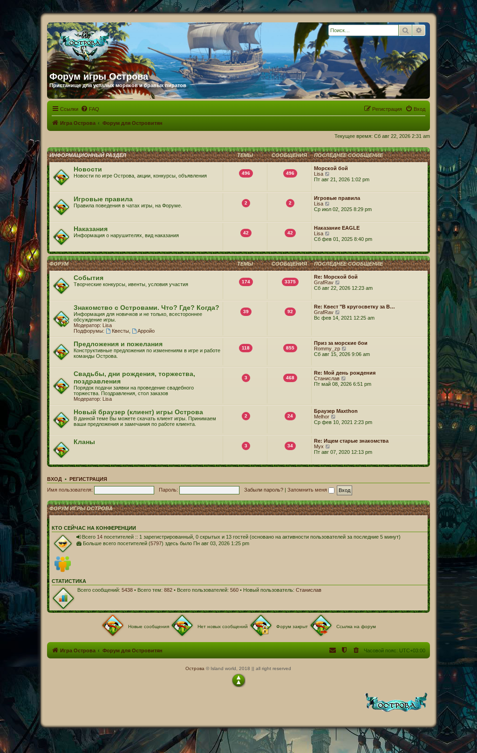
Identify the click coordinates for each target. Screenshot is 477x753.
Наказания (91, 229)
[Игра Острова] (138, 43)
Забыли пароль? (263, 490)
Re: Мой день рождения (344, 373)
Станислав (327, 378)
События (88, 277)
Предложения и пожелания (118, 344)
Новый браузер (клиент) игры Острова (138, 412)
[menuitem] (90, 109)
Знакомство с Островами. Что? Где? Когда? (146, 307)
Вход (54, 479)
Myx (319, 446)
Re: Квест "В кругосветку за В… (354, 306)
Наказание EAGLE (337, 228)
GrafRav (324, 282)
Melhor (321, 416)
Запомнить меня (307, 490)
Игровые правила (103, 199)
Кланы (84, 441)
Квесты (120, 331)
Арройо (146, 331)
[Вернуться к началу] (238, 680)
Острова (194, 668)
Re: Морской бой (336, 277)
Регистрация (88, 479)
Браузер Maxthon (336, 411)
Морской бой (331, 168)
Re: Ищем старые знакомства (351, 441)
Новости (88, 169)
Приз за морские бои (341, 343)
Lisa (318, 174)
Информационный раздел (87, 155)
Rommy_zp (327, 348)
